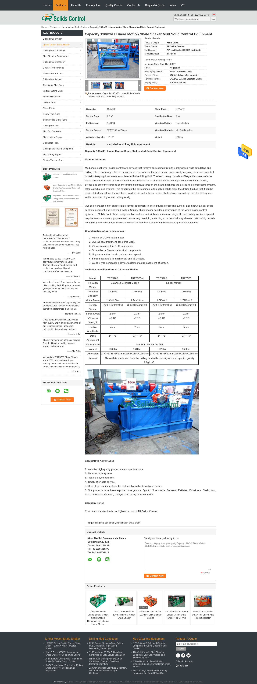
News (172, 5)
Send (181, 648)
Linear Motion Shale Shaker (74, 27)
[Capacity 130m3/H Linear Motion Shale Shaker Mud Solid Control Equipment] (113, 58)
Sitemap (188, 661)
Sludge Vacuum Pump (53, 160)
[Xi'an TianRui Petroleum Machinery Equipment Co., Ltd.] (63, 17)
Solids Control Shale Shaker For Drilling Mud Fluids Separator (203, 614)
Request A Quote (155, 5)
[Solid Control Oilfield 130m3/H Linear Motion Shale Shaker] (124, 601)
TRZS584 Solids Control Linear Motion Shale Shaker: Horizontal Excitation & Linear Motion (98, 617)
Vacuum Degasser (51, 96)
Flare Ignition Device (53, 137)
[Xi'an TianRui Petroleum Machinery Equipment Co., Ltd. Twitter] (188, 655)
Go (213, 19)
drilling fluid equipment (104, 523)
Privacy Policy (59, 681)
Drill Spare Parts (51, 143)
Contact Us (133, 5)
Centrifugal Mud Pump (53, 85)
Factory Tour (93, 5)
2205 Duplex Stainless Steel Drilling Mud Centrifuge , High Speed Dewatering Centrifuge (106, 646)
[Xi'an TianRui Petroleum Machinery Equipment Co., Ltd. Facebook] (183, 655)
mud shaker (122, 523)
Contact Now (156, 88)
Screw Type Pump (51, 114)
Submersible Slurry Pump (55, 120)
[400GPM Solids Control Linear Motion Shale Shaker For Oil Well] (176, 601)
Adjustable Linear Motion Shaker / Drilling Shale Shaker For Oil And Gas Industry (66, 199)
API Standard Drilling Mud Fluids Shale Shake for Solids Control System (64, 660)
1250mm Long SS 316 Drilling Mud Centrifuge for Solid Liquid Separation (107, 653)
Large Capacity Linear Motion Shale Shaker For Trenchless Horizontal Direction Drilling (67, 188)
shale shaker (135, 523)
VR (183, 5)
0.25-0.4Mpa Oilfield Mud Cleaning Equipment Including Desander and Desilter (150, 646)
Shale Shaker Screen (53, 73)
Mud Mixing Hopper (52, 154)
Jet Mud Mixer (49, 102)
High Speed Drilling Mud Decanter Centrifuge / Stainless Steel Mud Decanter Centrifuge (105, 661)
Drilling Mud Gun (51, 125)
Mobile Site (183, 666)
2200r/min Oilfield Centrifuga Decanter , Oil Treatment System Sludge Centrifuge (108, 670)
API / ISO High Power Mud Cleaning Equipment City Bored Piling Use (150, 671)
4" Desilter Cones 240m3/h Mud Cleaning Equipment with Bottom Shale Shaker (151, 664)
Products (60, 5)
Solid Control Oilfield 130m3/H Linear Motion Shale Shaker (124, 614)
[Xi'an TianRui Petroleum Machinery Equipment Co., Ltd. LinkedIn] (178, 655)
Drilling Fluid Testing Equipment (58, 149)
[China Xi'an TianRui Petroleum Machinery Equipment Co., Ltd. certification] (52, 217)
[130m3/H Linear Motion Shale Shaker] (47, 177)
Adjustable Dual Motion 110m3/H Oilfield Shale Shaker (150, 614)
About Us (76, 5)
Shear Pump (49, 108)
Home (47, 5)
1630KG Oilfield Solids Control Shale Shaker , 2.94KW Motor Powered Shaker (63, 646)
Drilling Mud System (52, 39)
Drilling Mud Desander (54, 62)
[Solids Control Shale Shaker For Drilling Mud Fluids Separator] (203, 601)
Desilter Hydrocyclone (53, 68)
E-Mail (179, 661)
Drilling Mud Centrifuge (54, 50)
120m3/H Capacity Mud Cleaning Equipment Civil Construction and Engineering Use (149, 655)
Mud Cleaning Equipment (55, 56)
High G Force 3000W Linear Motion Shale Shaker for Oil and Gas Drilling (62, 653)
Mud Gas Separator (52, 131)
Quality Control (113, 5)
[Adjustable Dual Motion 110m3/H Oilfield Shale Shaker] (150, 601)
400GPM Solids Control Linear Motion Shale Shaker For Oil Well (176, 614)
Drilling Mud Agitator (52, 79)
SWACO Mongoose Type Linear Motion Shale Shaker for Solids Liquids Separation (64, 668)
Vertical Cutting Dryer (53, 91)
